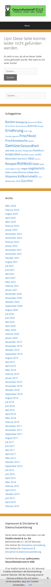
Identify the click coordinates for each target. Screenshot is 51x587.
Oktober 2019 (12, 349)
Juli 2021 (9, 265)
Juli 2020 (9, 313)
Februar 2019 (12, 373)
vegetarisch (36, 168)
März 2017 (10, 458)
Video (8, 172)
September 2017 (13, 434)
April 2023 (10, 217)
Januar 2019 (11, 377)
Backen (10, 122)
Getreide (9, 150)
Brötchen (33, 125)
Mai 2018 (10, 410)
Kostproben (12, 154)
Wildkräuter (10, 181)
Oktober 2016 (12, 461)
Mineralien (11, 158)
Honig (25, 150)
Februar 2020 (12, 333)
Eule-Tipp (28, 131)
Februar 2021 (12, 285)
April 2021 (10, 277)
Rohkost (24, 163)
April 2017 (10, 453)
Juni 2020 (10, 317)
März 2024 (10, 205)
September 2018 (13, 393)
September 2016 (13, 466)
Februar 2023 (12, 225)
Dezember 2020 (13, 293)
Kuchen (24, 154)
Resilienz (37, 159)
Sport (18, 169)
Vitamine (11, 176)
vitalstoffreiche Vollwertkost (25, 172)
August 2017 (11, 437)
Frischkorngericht (12, 136)
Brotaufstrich (10, 126)
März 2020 (10, 329)
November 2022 (13, 237)
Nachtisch (22, 158)
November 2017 (13, 429)
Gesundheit (29, 145)
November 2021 (13, 253)
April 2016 (10, 477)
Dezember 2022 (13, 233)
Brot (39, 122)
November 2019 (13, 345)
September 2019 (13, 353)
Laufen (38, 154)
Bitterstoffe (32, 122)
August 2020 (11, 309)
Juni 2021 (10, 269)
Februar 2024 (12, 209)
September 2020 (13, 305)
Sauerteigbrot (10, 169)
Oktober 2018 (12, 389)
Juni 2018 (10, 405)
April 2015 (10, 490)
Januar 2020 (11, 337)
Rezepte (11, 164)
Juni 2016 (10, 474)
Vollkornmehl (27, 176)
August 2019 (11, 357)
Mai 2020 (10, 321)
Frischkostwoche (16, 140)
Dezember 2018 (13, 381)
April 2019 (10, 365)
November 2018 (13, 385)
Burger (40, 126)
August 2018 (11, 397)
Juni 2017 (10, 445)
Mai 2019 (10, 361)
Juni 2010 (10, 498)
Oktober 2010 (12, 494)
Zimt (18, 181)
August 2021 (11, 261)
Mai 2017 (10, 450)
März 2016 (10, 482)
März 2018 (10, 418)
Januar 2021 (11, 289)
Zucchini (27, 181)
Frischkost (27, 135)
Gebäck (31, 141)
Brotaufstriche (21, 126)
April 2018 (10, 413)
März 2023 (10, 221)
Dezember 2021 (13, 249)
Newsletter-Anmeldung (33, 545)
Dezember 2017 (13, 426)
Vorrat (40, 177)
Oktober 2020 (12, 301)
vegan (24, 168)
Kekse (30, 151)
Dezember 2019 (13, 341)
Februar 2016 (12, 486)
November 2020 (13, 297)
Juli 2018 (9, 401)
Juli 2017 (9, 442)
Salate (41, 164)
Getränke (18, 151)
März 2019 (10, 369)
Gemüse (12, 145)
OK (30, 584)
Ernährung (14, 130)
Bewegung (21, 122)
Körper (31, 154)
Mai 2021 (10, 273)
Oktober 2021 (12, 257)
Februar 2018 (12, 421)
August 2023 (11, 213)
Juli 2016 (9, 469)
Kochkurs (38, 150)
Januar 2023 (11, 229)
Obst (31, 158)
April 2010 (10, 502)
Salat (35, 164)
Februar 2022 (12, 241)
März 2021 (10, 281)
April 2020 (10, 325)
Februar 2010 (12, 506)
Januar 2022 (11, 245)
